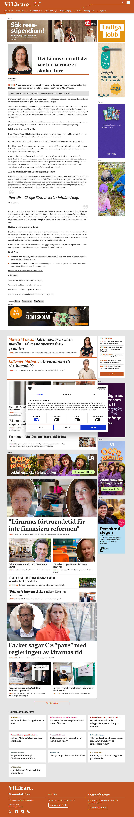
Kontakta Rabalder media (58, 805)
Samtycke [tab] (40, 394)
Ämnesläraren (21, 11)
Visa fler (112, 374)
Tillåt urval (67, 427)
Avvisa (41, 427)
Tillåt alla (93, 427)
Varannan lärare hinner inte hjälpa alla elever (24, 285)
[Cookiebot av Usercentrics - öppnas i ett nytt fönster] (98, 388)
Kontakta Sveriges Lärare (98, 808)
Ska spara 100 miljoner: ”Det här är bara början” (25, 280)
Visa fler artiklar (52, 703)
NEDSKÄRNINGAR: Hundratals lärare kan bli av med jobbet (30, 294)
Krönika (17, 301)
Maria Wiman (12, 78)
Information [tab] (67, 394)
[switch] (56, 419)
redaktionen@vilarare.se (15, 807)
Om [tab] (94, 394)
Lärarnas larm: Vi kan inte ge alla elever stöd (24, 290)
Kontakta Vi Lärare (14, 804)
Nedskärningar (27, 301)
